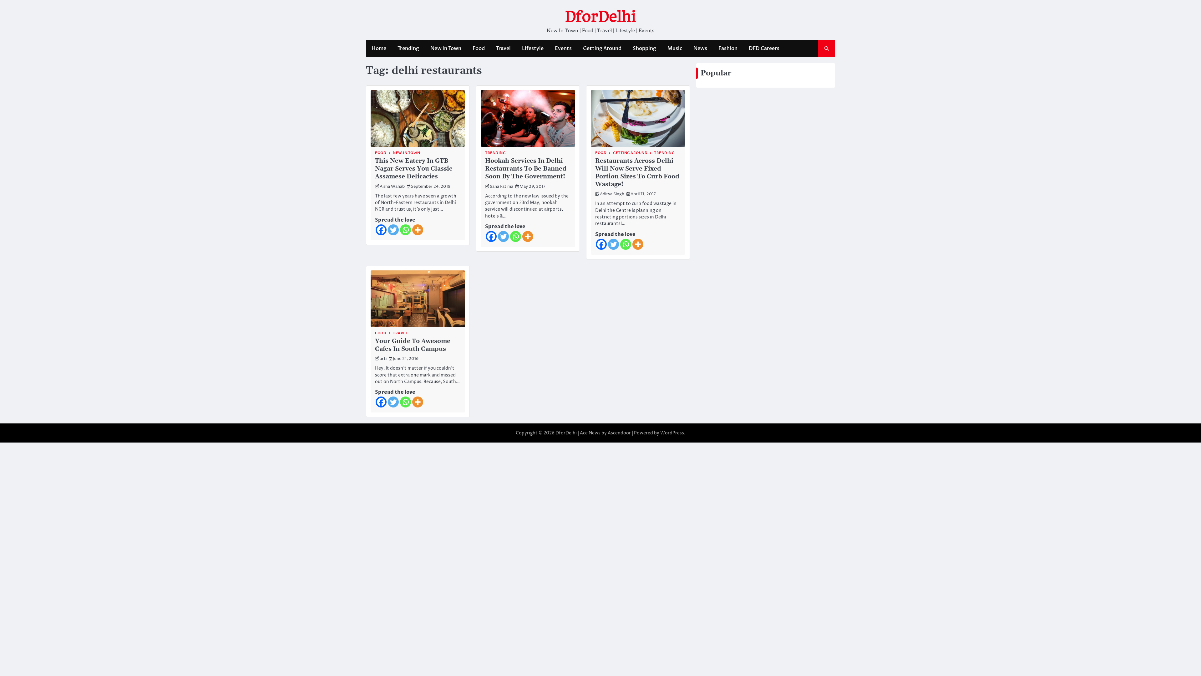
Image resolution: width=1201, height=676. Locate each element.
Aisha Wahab (392, 186)
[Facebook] (381, 229)
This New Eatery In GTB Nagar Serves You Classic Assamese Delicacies (413, 169)
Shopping (644, 48)
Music (674, 48)
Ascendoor (619, 433)
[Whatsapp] (405, 229)
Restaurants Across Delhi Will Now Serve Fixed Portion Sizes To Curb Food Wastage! (637, 172)
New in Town (445, 48)
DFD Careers (764, 48)
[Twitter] (393, 229)
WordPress (672, 433)
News (700, 48)
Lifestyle (533, 48)
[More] (417, 229)
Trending (408, 48)
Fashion (727, 48)
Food (479, 48)
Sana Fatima (501, 186)
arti (383, 358)
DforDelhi (600, 16)
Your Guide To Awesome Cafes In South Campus (412, 345)
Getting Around (602, 48)
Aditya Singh (612, 194)
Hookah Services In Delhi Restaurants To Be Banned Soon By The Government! (525, 169)
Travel (503, 48)
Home (379, 48)
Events (563, 48)
